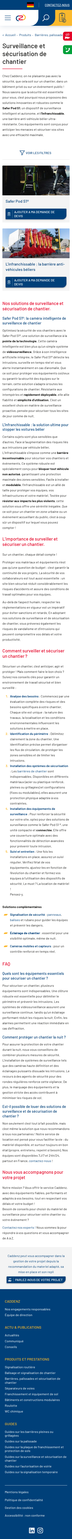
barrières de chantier (32, 771)
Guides (11, 1424)
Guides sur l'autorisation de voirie (28, 1466)
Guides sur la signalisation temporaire (31, 1472)
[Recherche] (45, 18)
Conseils (11, 1347)
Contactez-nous (57, 5)
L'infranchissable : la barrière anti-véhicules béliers (35, 267)
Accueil (10, 35)
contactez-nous (40, 1161)
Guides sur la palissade (21, 1441)
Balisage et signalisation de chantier (30, 1373)
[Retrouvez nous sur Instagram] (40, 1530)
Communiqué (14, 1341)
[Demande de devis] (63, 18)
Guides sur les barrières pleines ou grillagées (29, 1433)
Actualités (12, 1335)
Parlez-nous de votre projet (39, 1280)
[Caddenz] (21, 17)
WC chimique (14, 1411)
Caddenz (12, 1301)
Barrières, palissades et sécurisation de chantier (32, 1380)
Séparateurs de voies (20, 1388)
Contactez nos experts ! (19, 1227)
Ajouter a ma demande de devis (34, 214)
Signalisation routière (20, 1367)
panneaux (54, 914)
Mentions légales (17, 1492)
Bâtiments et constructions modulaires (32, 1400)
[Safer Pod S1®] (36, 180)
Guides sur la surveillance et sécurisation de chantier (36, 1458)
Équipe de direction (18, 1315)
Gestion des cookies (19, 1507)
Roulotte (11, 1405)
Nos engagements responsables (27, 1309)
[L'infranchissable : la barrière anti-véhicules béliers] (36, 243)
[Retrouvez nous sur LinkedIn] (32, 1530)
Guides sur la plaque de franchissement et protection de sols (34, 1449)
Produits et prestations (27, 1359)
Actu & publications (23, 1327)
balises (15, 920)
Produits (25, 35)
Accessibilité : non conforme (25, 1515)
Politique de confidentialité (24, 1500)
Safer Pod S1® (17, 201)
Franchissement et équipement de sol (31, 1394)
